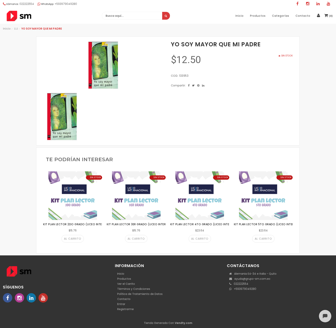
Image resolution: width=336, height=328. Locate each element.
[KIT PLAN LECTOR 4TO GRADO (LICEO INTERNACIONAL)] (199, 195)
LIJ (16, 29)
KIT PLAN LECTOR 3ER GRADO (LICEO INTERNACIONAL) (144, 224)
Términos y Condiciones (133, 289)
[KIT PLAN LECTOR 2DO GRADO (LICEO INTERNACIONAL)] (72, 195)
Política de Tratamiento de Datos (140, 294)
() (330, 16)
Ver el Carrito (126, 284)
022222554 (239, 284)
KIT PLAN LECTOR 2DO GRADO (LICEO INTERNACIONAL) (81, 224)
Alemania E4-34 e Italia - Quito (254, 274)
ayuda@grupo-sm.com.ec (251, 279)
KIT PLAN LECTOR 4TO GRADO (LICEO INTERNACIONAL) (208, 224)
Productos (124, 279)
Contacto (123, 299)
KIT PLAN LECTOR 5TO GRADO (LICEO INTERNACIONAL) (272, 224)
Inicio (7, 29)
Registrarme (125, 309)
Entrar (121, 304)
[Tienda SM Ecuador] (28, 16)
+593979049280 (244, 289)
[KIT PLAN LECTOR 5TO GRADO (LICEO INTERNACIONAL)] (263, 195)
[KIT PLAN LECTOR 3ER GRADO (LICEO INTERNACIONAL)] (136, 195)
